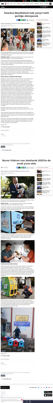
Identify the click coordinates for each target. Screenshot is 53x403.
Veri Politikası (3, 393)
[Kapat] (21, 400)
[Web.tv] (52, 387)
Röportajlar (36, 3)
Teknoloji (23, 3)
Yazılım (27, 3)
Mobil (8, 3)
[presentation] (22, 5)
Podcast (41, 3)
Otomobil (18, 3)
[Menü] (1, 0)
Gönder (3, 146)
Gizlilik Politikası (3, 391)
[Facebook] (39, 387)
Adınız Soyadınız (5, 130)
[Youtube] (49, 387)
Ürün (11, 3)
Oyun (14, 3)
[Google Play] (46, 392)
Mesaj (2, 134)
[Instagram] (44, 387)
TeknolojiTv (46, 3)
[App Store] (46, 395)
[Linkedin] (46, 387)
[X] (41, 387)
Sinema (31, 3)
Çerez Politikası (3, 392)
